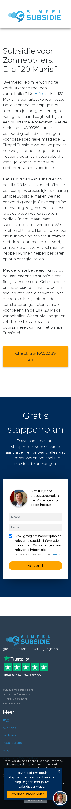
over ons (9, 728)
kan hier (55, 554)
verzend (35, 565)
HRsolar (41, 93)
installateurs (12, 743)
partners (9, 735)
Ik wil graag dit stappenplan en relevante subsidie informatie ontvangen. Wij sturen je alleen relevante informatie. (38, 545)
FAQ (6, 720)
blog (6, 750)
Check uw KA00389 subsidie (35, 356)
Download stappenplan (27, 794)
